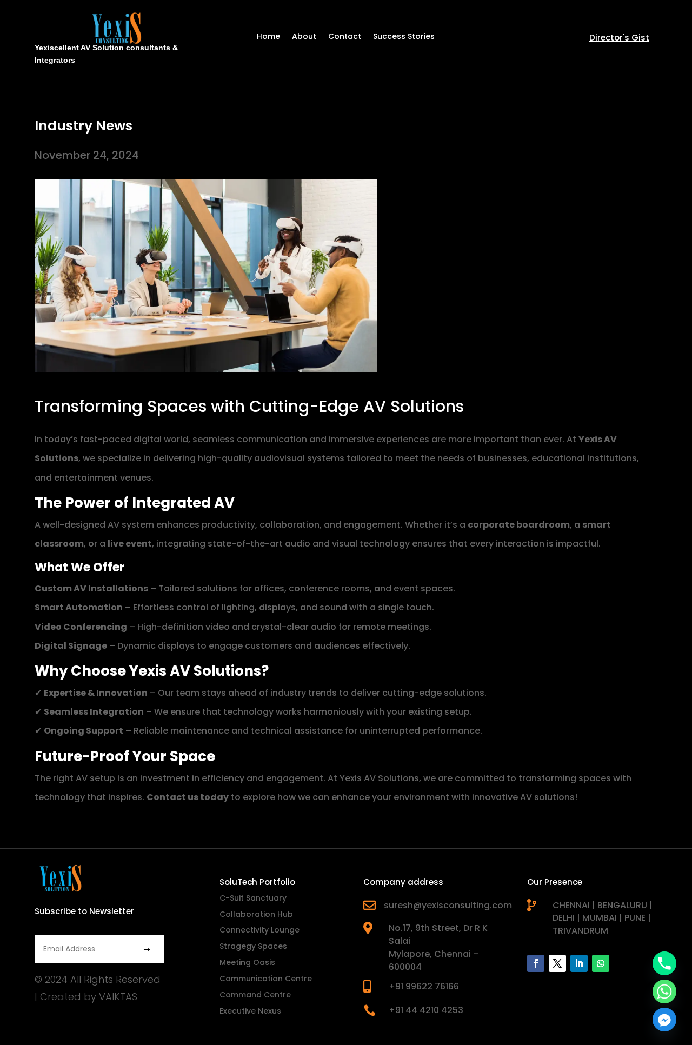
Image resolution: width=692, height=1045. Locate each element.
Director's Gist (619, 37)
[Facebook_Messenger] (664, 1019)
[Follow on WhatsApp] (600, 963)
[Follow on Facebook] (535, 963)
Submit (125, 950)
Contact (344, 37)
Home (268, 37)
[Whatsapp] (664, 991)
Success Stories (404, 37)
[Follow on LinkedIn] (579, 963)
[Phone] (664, 963)
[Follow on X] (557, 963)
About (304, 37)
